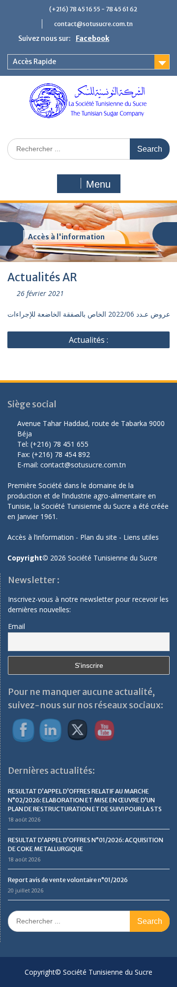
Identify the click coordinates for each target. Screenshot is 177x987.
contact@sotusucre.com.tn (93, 24)
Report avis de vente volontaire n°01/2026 (68, 880)
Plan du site (98, 537)
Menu (98, 184)
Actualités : (88, 339)
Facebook (92, 38)
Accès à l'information (66, 236)
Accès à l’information (40, 537)
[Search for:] (88, 148)
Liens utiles (141, 537)
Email (16, 626)
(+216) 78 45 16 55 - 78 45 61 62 (93, 9)
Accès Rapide (34, 61)
